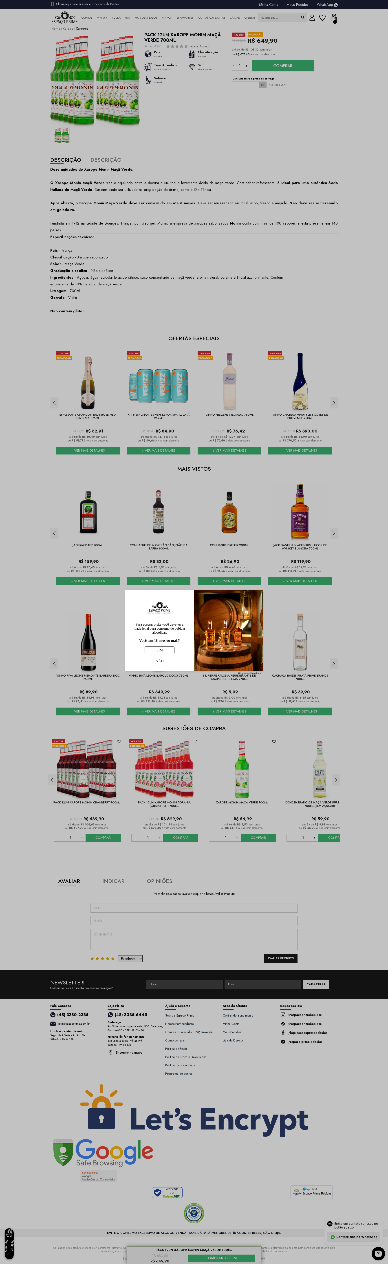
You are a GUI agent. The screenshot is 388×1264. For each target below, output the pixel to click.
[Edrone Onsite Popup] (194, 632)
